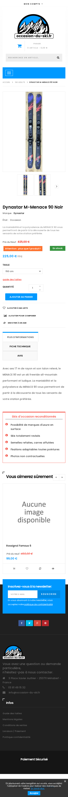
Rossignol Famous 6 (18, 545)
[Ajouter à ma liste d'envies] (27, 568)
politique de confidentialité (38, 604)
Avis (20, 355)
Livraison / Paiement (14, 731)
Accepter (34, 793)
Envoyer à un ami (16, 322)
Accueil (6, 82)
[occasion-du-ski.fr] (34, 26)
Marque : (8, 213)
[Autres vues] (11, 186)
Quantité (8, 286)
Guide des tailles (12, 713)
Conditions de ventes (15, 725)
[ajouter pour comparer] (40, 568)
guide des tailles (12, 279)
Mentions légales (12, 719)
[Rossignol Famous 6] (34, 512)
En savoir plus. (38, 788)
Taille (6, 264)
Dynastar (19, 213)
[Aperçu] (53, 568)
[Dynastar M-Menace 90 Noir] (25, 185)
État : (6, 220)
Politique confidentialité (16, 737)
